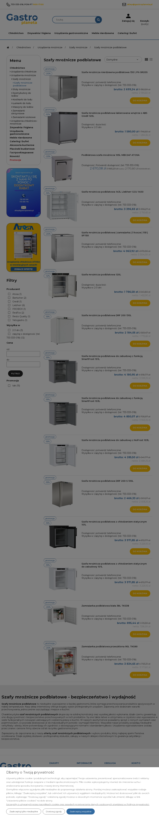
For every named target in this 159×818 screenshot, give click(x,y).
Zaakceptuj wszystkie (80, 811)
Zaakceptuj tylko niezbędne (23, 811)
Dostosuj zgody (54, 811)
